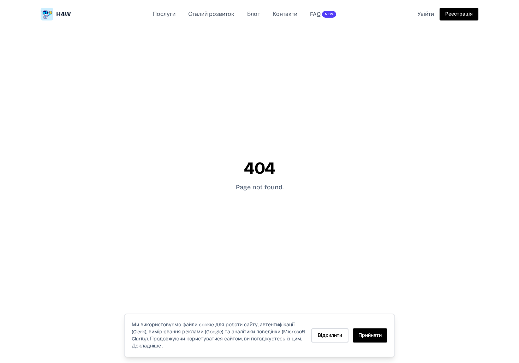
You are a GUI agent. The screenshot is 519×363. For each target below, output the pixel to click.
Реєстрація (459, 14)
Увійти (425, 14)
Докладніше (147, 346)
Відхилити (330, 335)
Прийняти (370, 335)
